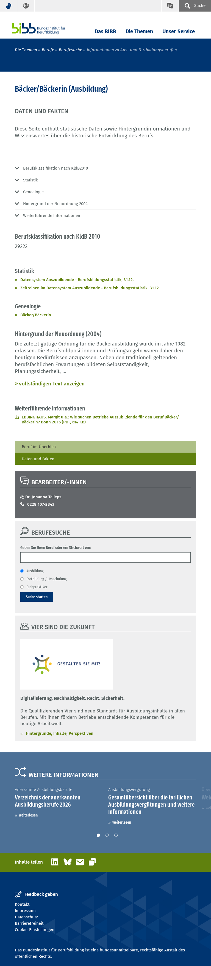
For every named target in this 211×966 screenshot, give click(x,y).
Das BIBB (105, 31)
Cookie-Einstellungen (34, 929)
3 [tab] (116, 835)
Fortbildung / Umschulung (46, 578)
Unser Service (178, 31)
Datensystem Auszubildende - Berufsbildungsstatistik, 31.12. (77, 279)
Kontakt (22, 904)
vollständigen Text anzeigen (52, 383)
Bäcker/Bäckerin (35, 314)
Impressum (25, 910)
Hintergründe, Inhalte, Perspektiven (59, 733)
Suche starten (37, 596)
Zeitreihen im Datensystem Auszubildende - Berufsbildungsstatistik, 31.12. (90, 287)
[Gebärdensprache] (8, 6)
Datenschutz (26, 917)
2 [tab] (107, 835)
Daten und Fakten (38, 458)
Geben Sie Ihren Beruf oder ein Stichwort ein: (55, 547)
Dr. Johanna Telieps (43, 496)
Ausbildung (35, 570)
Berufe (48, 49)
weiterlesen (28, 815)
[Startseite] (47, 28)
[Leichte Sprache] (26, 6)
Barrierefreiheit (29, 923)
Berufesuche (70, 49)
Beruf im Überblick (39, 446)
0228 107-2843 (40, 504)
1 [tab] (98, 835)
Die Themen (139, 31)
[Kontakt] (170, 6)
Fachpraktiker (37, 586)
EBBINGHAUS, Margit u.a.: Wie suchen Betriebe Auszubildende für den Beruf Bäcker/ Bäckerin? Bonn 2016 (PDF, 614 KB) (100, 420)
